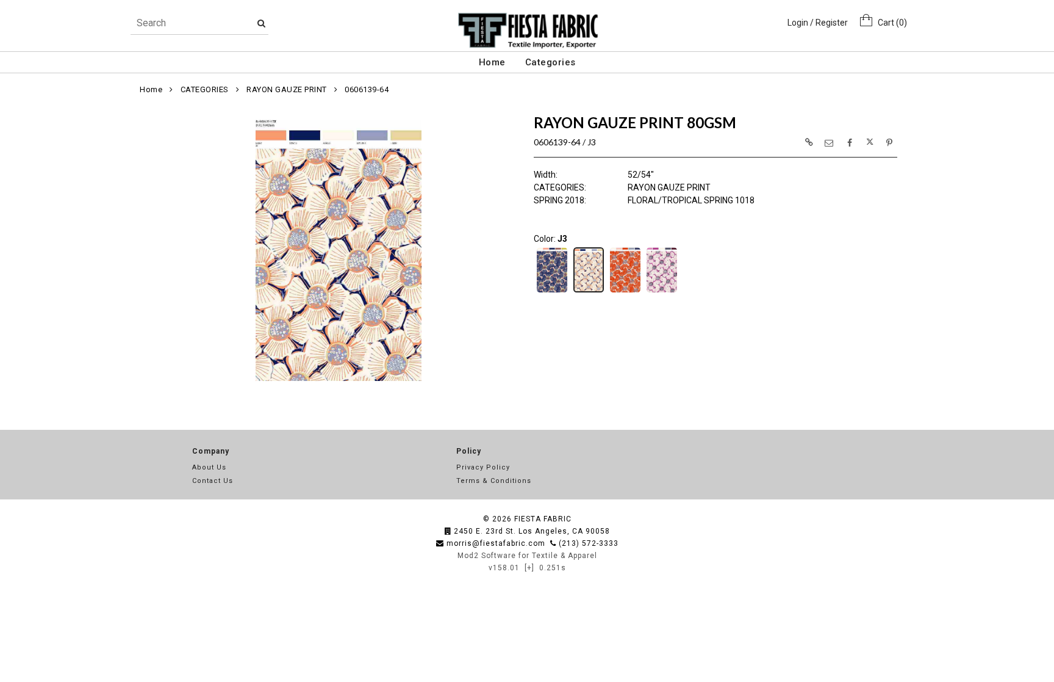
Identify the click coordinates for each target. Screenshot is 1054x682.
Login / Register (817, 22)
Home (492, 62)
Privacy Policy (483, 467)
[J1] (552, 291)
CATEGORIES (205, 89)
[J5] (625, 291)
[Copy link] (808, 142)
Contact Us (212, 481)
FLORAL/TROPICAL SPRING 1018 (691, 200)
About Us (209, 467)
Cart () (889, 22)
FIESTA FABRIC (543, 519)
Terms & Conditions (493, 481)
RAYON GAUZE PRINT (286, 89)
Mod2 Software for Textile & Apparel (527, 555)
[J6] (662, 291)
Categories (550, 62)
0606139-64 (367, 89)
